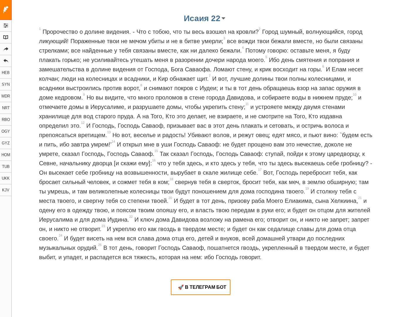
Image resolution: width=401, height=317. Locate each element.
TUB (6, 166)
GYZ (6, 143)
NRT (6, 108)
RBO (6, 119)
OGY (5, 131)
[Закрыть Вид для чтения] (6, 10)
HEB (6, 72)
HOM (5, 155)
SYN (6, 84)
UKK (6, 178)
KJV (5, 190)
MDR (5, 96)
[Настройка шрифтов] (6, 26)
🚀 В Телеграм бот (202, 287)
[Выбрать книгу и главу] (6, 37)
